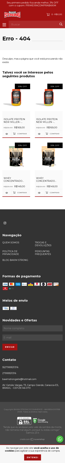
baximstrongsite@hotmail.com (19, 379)
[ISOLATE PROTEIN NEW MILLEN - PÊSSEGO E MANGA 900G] (7, 133)
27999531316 (9, 373)
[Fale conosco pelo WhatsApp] (59, 439)
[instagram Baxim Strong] (4, 223)
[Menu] (4, 24)
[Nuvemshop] (32, 440)
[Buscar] (61, 24)
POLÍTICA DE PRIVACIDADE (10, 253)
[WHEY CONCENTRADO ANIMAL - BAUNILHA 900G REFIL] (39, 192)
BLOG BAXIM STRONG (15, 260)
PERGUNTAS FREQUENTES (43, 253)
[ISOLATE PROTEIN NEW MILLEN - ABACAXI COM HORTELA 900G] (39, 133)
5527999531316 (10, 367)
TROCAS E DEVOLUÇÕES (43, 244)
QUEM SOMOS (10, 242)
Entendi (32, 457)
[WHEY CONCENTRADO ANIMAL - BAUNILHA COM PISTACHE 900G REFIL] (7, 192)
